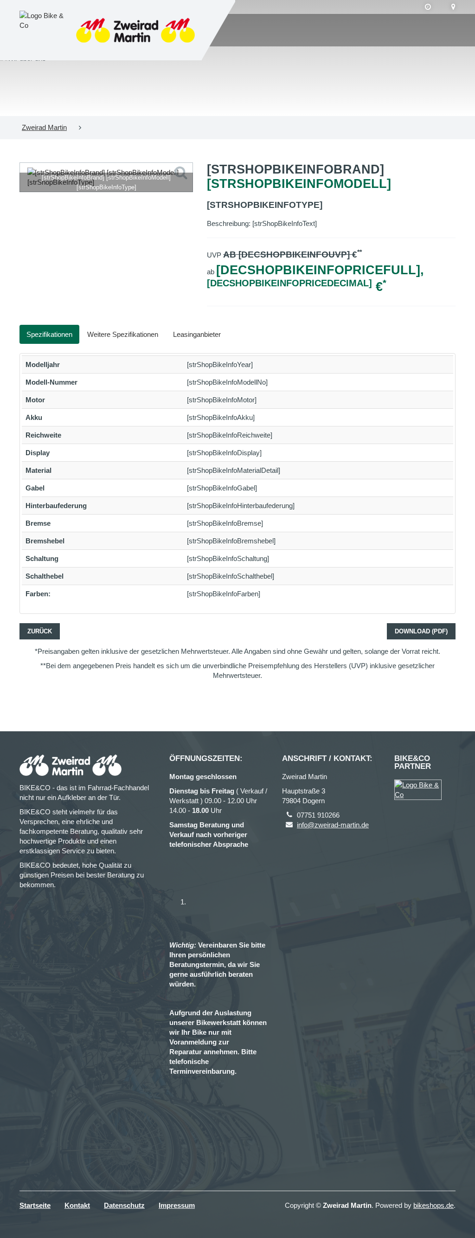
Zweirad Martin (44, 127)
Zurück (39, 631)
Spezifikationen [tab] (49, 334)
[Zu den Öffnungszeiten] (428, 7)
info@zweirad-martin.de (333, 825)
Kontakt (77, 1205)
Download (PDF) (421, 631)
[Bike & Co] (418, 790)
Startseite (35, 1205)
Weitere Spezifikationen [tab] (122, 334)
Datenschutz (124, 1205)
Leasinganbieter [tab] (197, 334)
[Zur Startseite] (135, 30)
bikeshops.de (433, 1205)
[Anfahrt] (453, 7)
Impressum (177, 1205)
